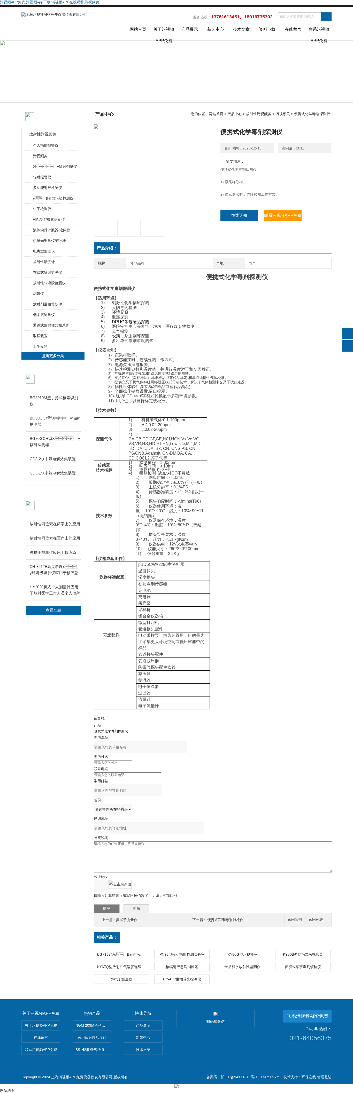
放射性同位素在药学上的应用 (55, 524)
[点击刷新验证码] (120, 884)
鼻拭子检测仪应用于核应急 (53, 552)
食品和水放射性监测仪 (242, 967)
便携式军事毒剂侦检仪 (225, 920)
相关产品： (107, 937)
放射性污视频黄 (42, 134)
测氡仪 (38, 293)
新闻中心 (215, 29)
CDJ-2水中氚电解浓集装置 (53, 459)
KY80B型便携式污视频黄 (303, 954)
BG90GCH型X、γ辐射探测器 (55, 441)
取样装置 (40, 336)
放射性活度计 (44, 262)
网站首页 (138, 29)
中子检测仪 (42, 209)
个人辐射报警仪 (45, 145)
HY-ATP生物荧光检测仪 (182, 979)
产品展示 (189, 29)
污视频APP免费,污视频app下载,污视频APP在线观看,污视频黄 (49, 2)
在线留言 (293, 29)
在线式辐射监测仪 (47, 272)
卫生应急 (40, 346)
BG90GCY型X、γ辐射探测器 (55, 421)
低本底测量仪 (44, 315)
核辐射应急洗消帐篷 (182, 967)
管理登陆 (324, 1077)
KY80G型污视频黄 (242, 954)
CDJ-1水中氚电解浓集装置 (53, 473)
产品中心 (234, 114)
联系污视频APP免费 (319, 34)
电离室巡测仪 (44, 251)
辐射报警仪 (42, 177)
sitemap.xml (270, 1077)
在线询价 (239, 215)
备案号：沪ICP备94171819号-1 (232, 1077)
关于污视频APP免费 (164, 34)
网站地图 (7, 1090)
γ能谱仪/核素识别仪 (49, 219)
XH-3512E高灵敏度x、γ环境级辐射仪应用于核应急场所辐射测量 (55, 570)
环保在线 (309, 1077)
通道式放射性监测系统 (51, 325)
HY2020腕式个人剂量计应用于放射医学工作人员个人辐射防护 (55, 590)
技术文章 (241, 29)
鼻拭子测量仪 (126, 920)
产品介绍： (107, 248)
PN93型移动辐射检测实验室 (182, 954)
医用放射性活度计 (92, 1037)
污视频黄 (40, 156)
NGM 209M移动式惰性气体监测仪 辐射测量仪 (93, 1025)
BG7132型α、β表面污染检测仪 (123, 954)
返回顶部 (295, 920)
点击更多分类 (53, 356)
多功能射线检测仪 (47, 188)
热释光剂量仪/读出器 (50, 241)
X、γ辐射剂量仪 (55, 166)
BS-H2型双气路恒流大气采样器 (93, 1050)
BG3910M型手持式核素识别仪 (54, 400)
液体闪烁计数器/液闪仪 (51, 230)
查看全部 (53, 610)
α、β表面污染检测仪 (53, 198)
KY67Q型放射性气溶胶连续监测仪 (123, 967)
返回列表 (316, 920)
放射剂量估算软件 (47, 304)
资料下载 (267, 29)
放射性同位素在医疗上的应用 (55, 538)
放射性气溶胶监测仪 (49, 283)
